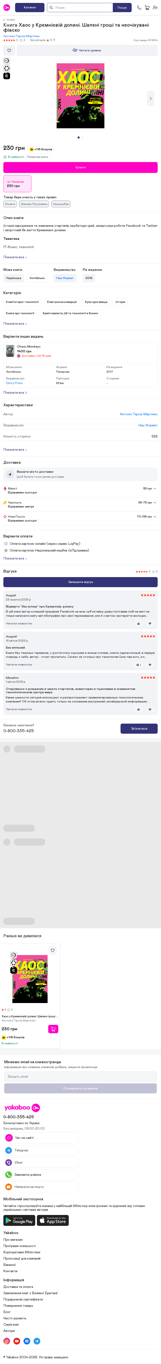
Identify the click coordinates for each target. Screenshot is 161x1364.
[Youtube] (16, 1341)
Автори (9, 1331)
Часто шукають (14, 1318)
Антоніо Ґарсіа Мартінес (21, 36)
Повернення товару (18, 1305)
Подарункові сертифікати (23, 1299)
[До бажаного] (9, 50)
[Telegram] (37, 1341)
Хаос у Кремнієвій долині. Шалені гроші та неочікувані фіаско (30, 1016)
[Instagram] (6, 1341)
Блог (7, 1312)
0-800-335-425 (18, 731)
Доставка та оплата (18, 1287)
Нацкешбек (61, 204)
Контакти (10, 1271)
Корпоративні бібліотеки (21, 1252)
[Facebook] (26, 1341)
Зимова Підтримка (34, 204)
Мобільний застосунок (23, 1199)
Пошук (122, 7)
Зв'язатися (139, 728)
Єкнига (10, 204)
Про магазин (13, 1239)
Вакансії (9, 1265)
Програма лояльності (19, 1246)
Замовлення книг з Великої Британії (30, 1293)
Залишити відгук (80, 582)
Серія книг (11, 1324)
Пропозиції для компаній (21, 1258)
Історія (11, 19)
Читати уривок (90, 50)
